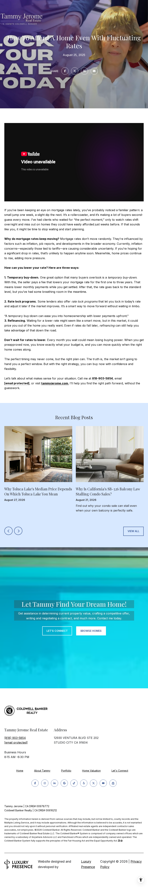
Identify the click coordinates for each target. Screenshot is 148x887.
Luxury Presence (88, 864)
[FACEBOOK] (35, 783)
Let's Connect (120, 770)
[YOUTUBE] (103, 783)
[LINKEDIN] (54, 783)
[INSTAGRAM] (44, 783)
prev (8, 531)
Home (19, 770)
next (18, 531)
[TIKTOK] (74, 783)
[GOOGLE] (64, 783)
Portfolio (66, 770)
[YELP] (83, 783)
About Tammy (42, 770)
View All (133, 531)
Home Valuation (91, 770)
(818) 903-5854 (15, 738)
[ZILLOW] (113, 783)
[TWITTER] (93, 783)
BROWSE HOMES (91, 630)
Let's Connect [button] (57, 630)
